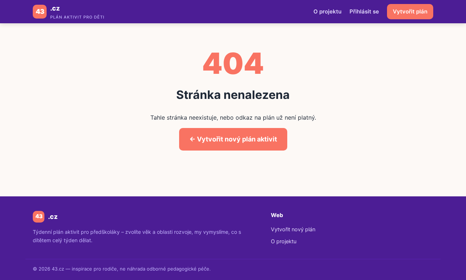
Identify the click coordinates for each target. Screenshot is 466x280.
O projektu (327, 11)
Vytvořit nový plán (293, 229)
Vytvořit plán (410, 11)
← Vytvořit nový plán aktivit (233, 139)
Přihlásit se (364, 11)
